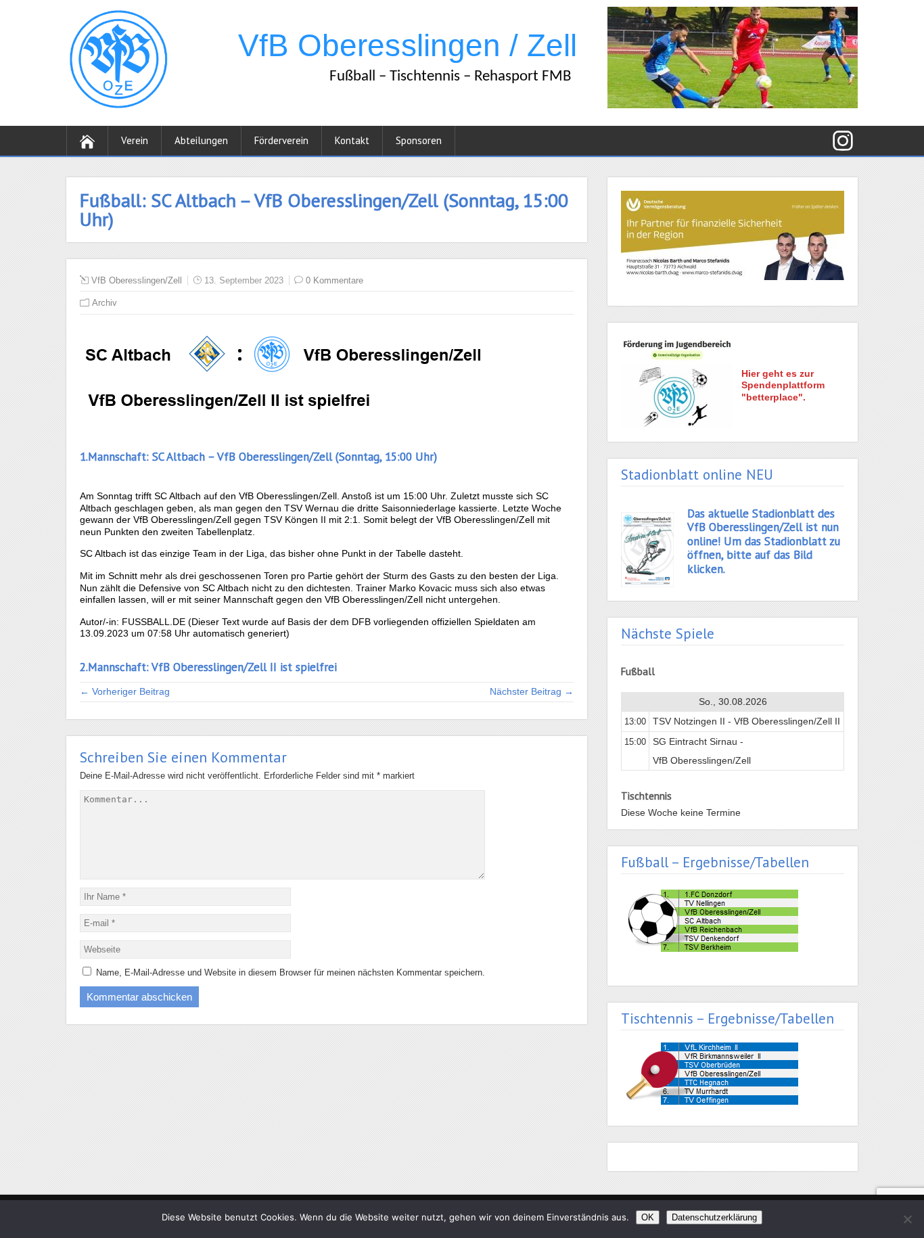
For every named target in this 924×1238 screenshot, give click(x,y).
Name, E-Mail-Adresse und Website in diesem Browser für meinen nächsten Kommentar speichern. (290, 972)
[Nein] (907, 1219)
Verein (134, 140)
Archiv (104, 303)
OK (647, 1217)
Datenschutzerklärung (714, 1217)
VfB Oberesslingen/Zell (136, 280)
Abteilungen (201, 140)
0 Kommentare (334, 280)
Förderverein (281, 140)
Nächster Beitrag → (532, 691)
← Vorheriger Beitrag (125, 691)
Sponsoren (419, 140)
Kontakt (352, 140)
